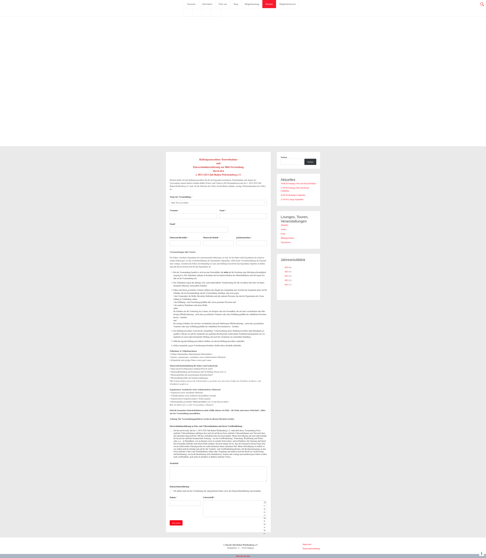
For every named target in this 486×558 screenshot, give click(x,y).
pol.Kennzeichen (244, 237)
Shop (236, 4)
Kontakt (269, 4)
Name (223, 210)
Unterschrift (209, 497)
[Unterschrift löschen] (265, 502)
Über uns (223, 4)
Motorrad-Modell (211, 237)
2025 (287, 267)
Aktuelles (284, 225)
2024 (287, 271)
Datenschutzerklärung (180, 486)
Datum (173, 497)
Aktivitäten (207, 4)
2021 (287, 284)
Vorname (174, 210)
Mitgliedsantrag (252, 4)
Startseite (191, 4)
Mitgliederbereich (287, 4)
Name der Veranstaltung (181, 197)
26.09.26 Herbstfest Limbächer (293, 195)
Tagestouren (285, 242)
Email (173, 224)
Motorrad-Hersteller (179, 237)
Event (283, 233)
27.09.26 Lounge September (292, 199)
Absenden (176, 522)
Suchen (284, 157)
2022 (287, 280)
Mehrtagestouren (287, 238)
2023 (287, 276)
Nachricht (174, 463)
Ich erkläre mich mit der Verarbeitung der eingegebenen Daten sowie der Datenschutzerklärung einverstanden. (217, 491)
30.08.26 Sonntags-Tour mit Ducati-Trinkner (298, 183)
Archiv (283, 229)
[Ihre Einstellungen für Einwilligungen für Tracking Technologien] (481, 553)
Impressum (307, 544)
